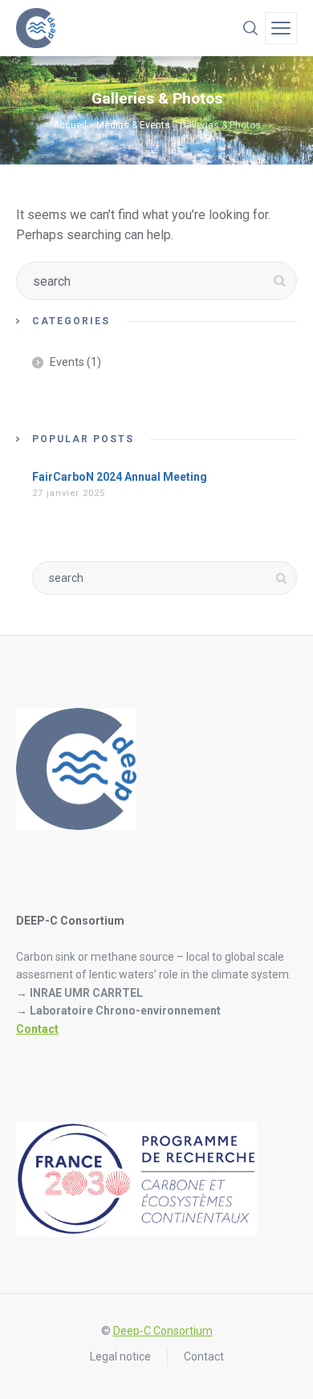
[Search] (250, 28)
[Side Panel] (281, 28)
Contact (37, 1029)
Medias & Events (133, 125)
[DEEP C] (35, 28)
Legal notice (120, 1356)
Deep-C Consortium (163, 1330)
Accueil (70, 125)
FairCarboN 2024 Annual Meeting (119, 476)
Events (67, 362)
